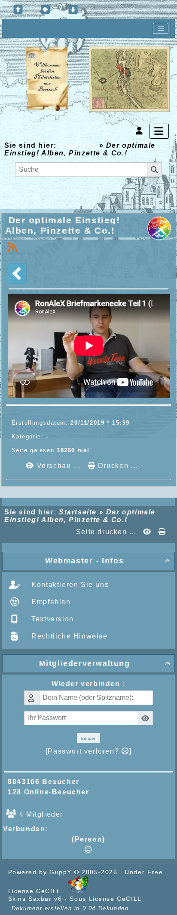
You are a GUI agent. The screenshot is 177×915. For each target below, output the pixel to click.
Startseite (77, 145)
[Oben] (18, 9)
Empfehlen (50, 601)
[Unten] (73, 9)
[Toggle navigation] (160, 28)
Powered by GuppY (41, 872)
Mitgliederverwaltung (105, 663)
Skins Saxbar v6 (35, 898)
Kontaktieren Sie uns (69, 584)
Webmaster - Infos (108, 560)
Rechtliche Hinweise (68, 636)
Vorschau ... (58, 465)
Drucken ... (116, 465)
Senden (89, 738)
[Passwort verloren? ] (88, 751)
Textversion (51, 619)
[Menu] (159, 131)
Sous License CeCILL (105, 898)
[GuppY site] (78, 891)
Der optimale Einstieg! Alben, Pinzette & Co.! (62, 225)
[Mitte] (45, 9)
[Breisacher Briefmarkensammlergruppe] (97, 79)
